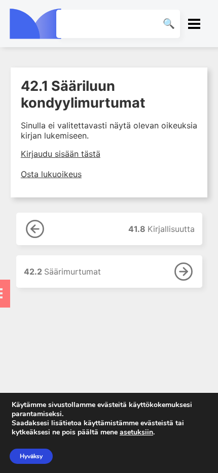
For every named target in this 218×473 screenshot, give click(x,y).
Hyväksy (31, 456)
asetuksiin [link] (136, 432)
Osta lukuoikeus (51, 174)
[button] (194, 23)
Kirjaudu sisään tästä (60, 154)
